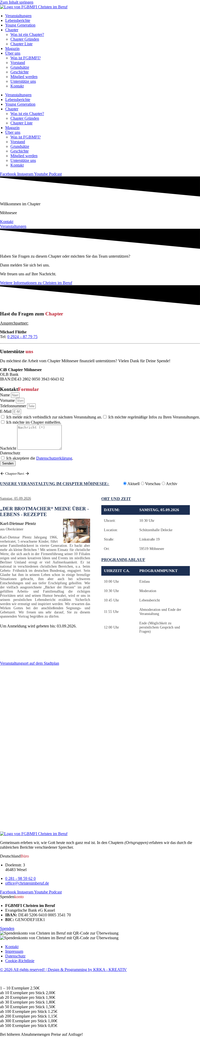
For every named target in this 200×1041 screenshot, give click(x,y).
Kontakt (17, 86)
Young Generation (20, 25)
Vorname (8, 400)
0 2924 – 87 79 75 (22, 336)
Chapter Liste (21, 44)
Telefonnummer (13, 406)
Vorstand (17, 62)
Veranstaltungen (18, 16)
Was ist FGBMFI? (25, 58)
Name (5, 395)
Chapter (11, 30)
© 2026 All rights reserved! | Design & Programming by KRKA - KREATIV (63, 969)
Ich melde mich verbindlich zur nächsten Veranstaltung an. (54, 417)
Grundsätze (19, 67)
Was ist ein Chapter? (27, 34)
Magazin (12, 48)
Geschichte (19, 72)
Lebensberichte (17, 20)
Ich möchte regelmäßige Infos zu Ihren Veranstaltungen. (154, 417)
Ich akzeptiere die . (39, 458)
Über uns (12, 53)
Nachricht (8, 448)
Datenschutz (10, 453)
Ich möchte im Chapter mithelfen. (33, 422)
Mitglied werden (24, 76)
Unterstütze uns (23, 81)
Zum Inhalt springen (16, 2)
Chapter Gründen (24, 39)
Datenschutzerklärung (54, 458)
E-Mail (6, 411)
